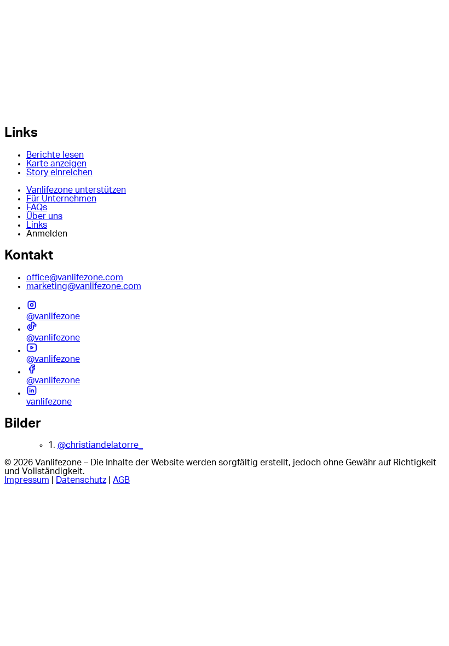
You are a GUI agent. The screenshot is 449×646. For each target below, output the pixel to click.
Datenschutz (81, 480)
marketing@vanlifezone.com (83, 286)
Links (36, 225)
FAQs (36, 207)
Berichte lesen (55, 155)
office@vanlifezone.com (74, 277)
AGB (121, 480)
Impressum (26, 480)
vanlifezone (49, 401)
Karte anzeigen (56, 163)
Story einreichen (59, 172)
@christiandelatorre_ (100, 445)
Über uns (44, 216)
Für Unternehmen (61, 198)
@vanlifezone (53, 316)
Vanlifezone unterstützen (76, 190)
